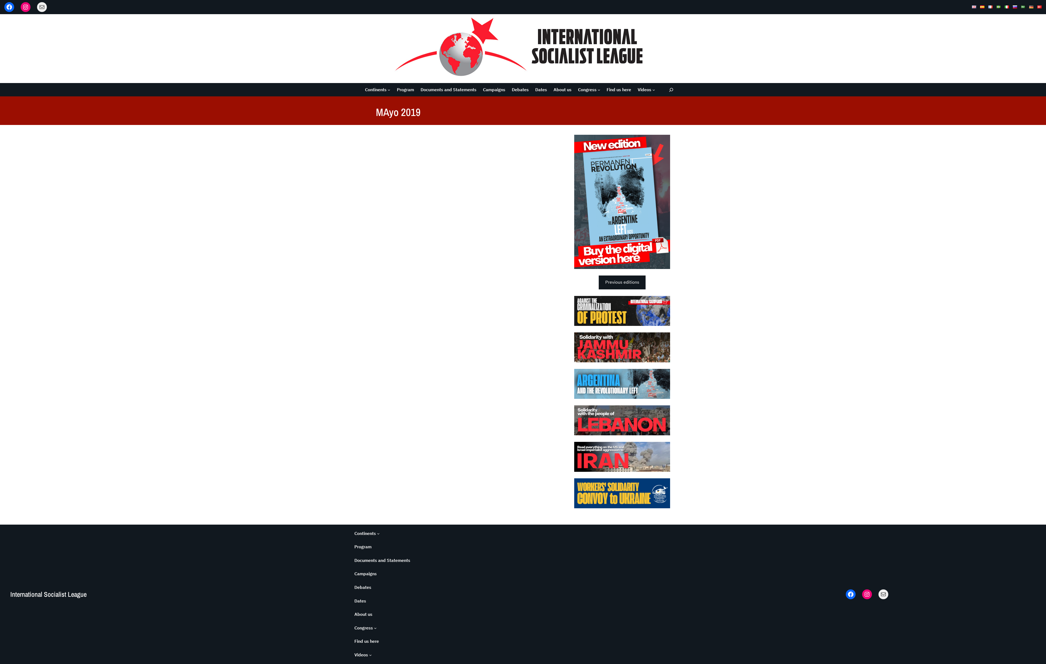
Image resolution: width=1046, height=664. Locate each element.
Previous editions (622, 282)
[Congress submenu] (599, 89)
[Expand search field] (671, 89)
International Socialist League (48, 594)
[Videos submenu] (653, 89)
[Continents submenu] (389, 89)
